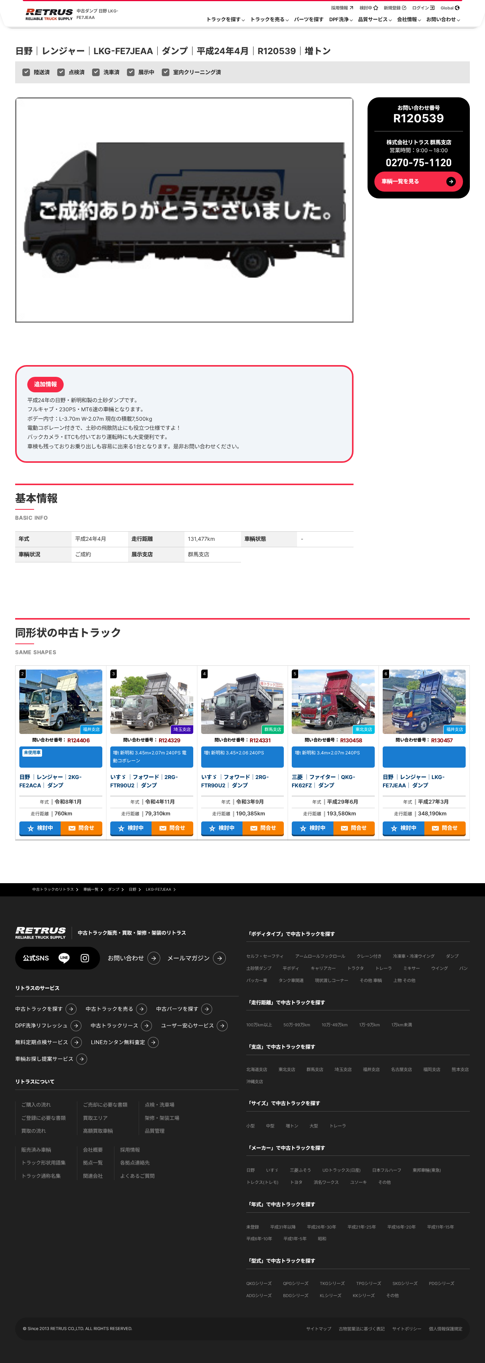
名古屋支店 (401, 1069)
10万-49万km (335, 1025)
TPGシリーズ (368, 1283)
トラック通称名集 (41, 1176)
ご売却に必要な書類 (105, 1105)
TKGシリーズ (332, 1283)
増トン (292, 1126)
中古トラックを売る (109, 1009)
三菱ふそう (300, 1170)
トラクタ (355, 968)
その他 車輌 (371, 980)
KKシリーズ (364, 1295)
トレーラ (383, 968)
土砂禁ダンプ (258, 968)
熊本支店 (460, 1069)
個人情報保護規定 (445, 1329)
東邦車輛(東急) (427, 1170)
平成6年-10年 (259, 1239)
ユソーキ (358, 1182)
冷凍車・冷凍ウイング (414, 956)
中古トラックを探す (39, 1009)
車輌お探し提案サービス (44, 1059)
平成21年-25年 (361, 1227)
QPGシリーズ (295, 1283)
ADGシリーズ (259, 1295)
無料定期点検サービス (41, 1042)
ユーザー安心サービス (187, 1026)
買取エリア (95, 1118)
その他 (384, 1182)
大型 (314, 1126)
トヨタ (296, 1182)
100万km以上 (259, 1025)
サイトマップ (318, 1329)
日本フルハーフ (386, 1170)
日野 (250, 1170)
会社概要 (93, 1150)
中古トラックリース (114, 1026)
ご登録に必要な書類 (43, 1118)
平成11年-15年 (440, 1227)
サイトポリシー (406, 1329)
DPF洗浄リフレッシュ (41, 1026)
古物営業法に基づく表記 (362, 1329)
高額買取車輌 (98, 1131)
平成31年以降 (283, 1227)
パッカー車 (256, 980)
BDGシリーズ (295, 1295)
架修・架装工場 (162, 1118)
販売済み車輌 (36, 1150)
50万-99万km (296, 1025)
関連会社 (93, 1176)
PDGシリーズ (441, 1283)
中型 (270, 1126)
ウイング (439, 968)
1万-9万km (369, 1025)
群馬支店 (315, 1069)
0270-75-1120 (419, 163)
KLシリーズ (330, 1295)
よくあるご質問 (137, 1176)
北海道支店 (256, 1069)
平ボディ (291, 968)
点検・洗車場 (159, 1105)
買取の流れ (33, 1131)
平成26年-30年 (321, 1227)
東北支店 (286, 1069)
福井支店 (371, 1069)
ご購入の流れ (36, 1105)
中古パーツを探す (177, 1009)
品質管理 (154, 1131)
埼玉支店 (343, 1069)
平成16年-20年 (401, 1227)
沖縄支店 (254, 1081)
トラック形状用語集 (43, 1163)
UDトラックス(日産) (341, 1170)
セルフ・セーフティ (265, 956)
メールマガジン (188, 958)
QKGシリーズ (259, 1283)
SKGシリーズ (405, 1283)
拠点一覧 (93, 1163)
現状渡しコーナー (331, 980)
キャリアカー (323, 968)
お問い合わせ (126, 958)
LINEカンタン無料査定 (118, 1042)
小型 (250, 1126)
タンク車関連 (291, 980)
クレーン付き (369, 956)
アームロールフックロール (320, 956)
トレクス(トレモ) (262, 1182)
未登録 (252, 1227)
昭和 (322, 1239)
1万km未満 (401, 1025)
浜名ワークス (326, 1182)
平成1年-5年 (295, 1239)
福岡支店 (431, 1069)
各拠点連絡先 (135, 1163)
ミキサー (411, 968)
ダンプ (452, 956)
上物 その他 (404, 980)
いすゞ (272, 1170)
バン (463, 968)
